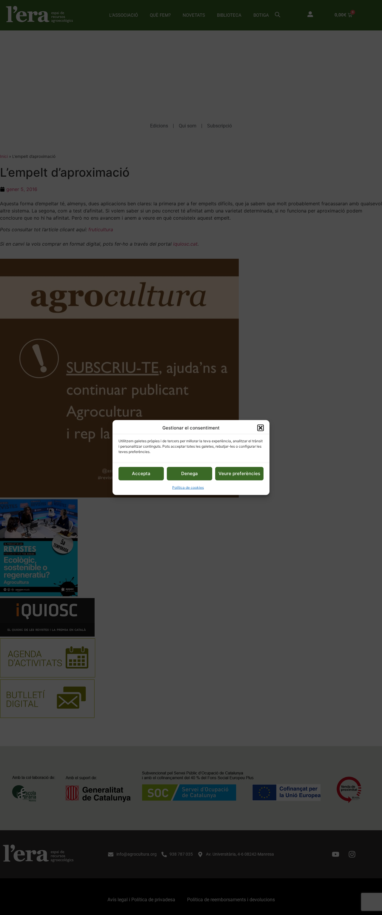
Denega (189, 473)
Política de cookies (188, 487)
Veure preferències (239, 473)
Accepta (141, 473)
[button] (261, 428)
